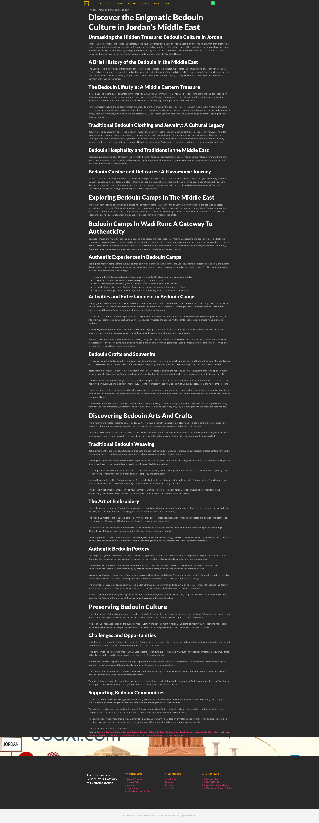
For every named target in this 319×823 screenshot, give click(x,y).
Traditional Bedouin (174, 735)
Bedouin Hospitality (194, 732)
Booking (132, 3)
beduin (91, 735)
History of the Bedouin (129, 735)
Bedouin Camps (114, 732)
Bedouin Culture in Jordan (170, 732)
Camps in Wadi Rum (106, 735)
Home (99, 3)
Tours (119, 3)
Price (156, 3)
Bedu (225, 732)
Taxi (109, 3)
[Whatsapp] (213, 3)
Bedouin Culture (148, 732)
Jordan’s (145, 735)
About (167, 3)
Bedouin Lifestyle (213, 732)
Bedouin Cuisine (131, 732)
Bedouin (100, 732)
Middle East (157, 735)
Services (145, 3)
